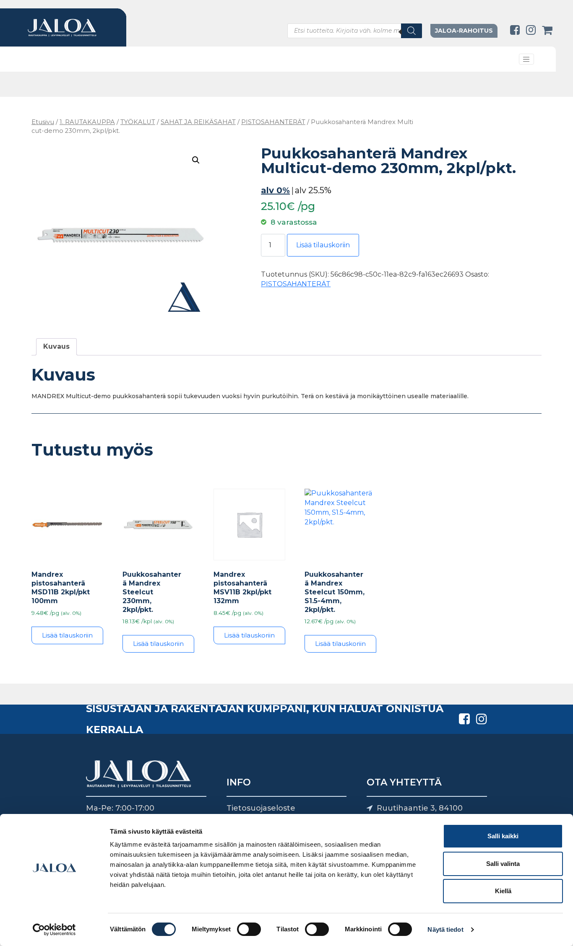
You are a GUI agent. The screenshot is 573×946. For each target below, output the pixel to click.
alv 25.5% (313, 190)
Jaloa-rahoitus (464, 30)
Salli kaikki (502, 836)
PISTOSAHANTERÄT (273, 122)
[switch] (249, 929)
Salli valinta (503, 863)
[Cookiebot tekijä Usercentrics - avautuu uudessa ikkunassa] (54, 929)
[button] (195, 160)
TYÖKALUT (137, 122)
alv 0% (275, 190)
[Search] (411, 30)
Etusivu (42, 122)
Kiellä (503, 890)
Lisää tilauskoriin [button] (67, 635)
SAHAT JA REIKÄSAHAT (198, 122)
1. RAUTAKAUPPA (87, 122)
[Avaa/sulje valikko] (526, 59)
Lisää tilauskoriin (323, 245)
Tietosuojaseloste (261, 808)
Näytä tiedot (445, 929)
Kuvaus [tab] (56, 346)
